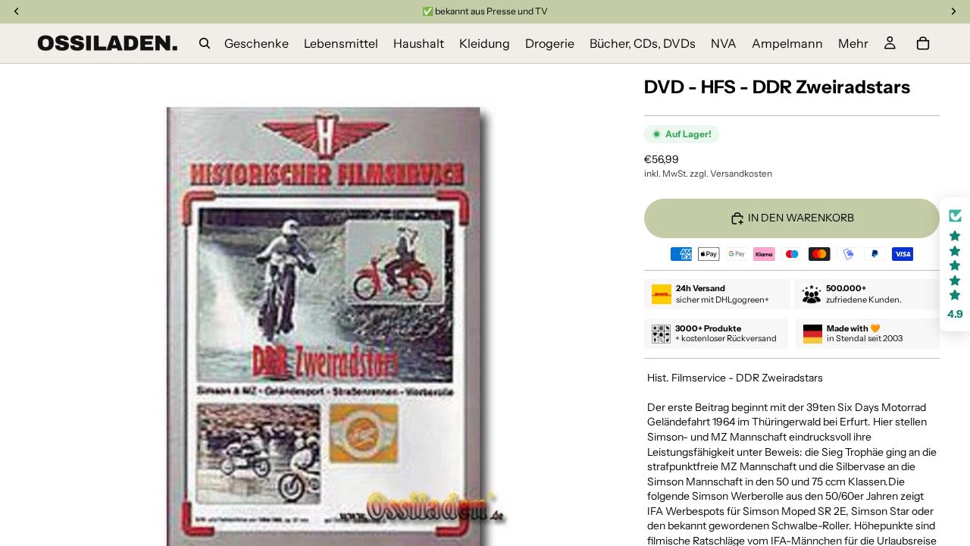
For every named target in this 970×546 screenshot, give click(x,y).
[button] (955, 264)
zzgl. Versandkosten (731, 173)
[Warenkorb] (923, 43)
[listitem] (853, 43)
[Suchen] (204, 43)
